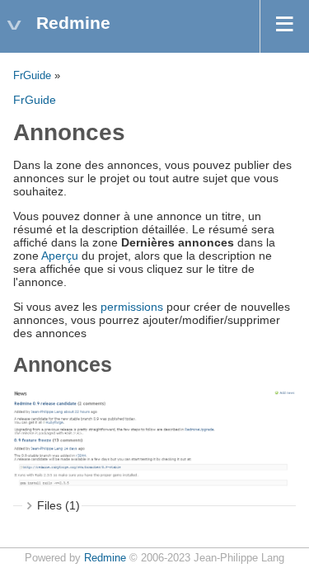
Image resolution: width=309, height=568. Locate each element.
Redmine (105, 558)
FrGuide (32, 76)
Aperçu (59, 255)
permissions (132, 306)
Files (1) (58, 505)
